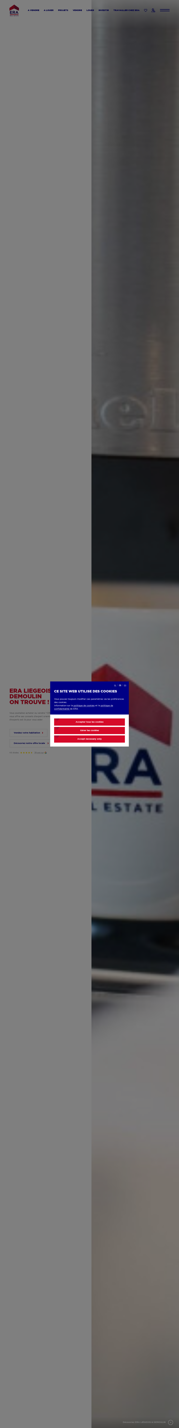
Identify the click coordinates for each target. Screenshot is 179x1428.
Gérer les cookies (89, 731)
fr (120, 685)
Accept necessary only (89, 739)
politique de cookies (84, 706)
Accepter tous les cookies (90, 722)
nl (115, 685)
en (125, 685)
